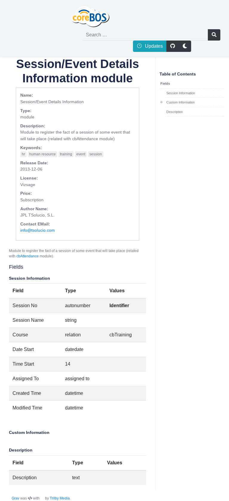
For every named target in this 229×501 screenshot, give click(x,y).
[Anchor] (4, 267)
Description (174, 112)
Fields (165, 83)
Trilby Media (60, 498)
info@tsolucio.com (37, 230)
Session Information (180, 93)
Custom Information (180, 102)
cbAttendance (27, 256)
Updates (153, 46)
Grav (15, 498)
